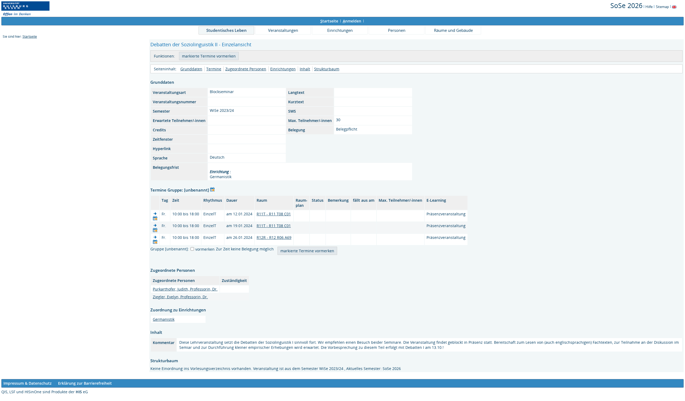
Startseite (29, 37)
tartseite (329, 21)
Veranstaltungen (283, 30)
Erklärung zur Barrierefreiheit (85, 383)
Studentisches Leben (226, 30)
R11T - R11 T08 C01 (274, 213)
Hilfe (649, 6)
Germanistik (163, 319)
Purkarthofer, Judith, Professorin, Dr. (185, 289)
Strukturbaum (326, 68)
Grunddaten (191, 68)
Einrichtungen (340, 30)
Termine (213, 68)
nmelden (352, 21)
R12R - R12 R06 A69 (274, 237)
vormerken (205, 249)
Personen (396, 30)
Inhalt (305, 68)
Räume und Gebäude (453, 30)
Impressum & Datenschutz (27, 383)
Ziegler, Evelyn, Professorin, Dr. (180, 296)
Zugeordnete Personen (245, 68)
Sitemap (662, 6)
